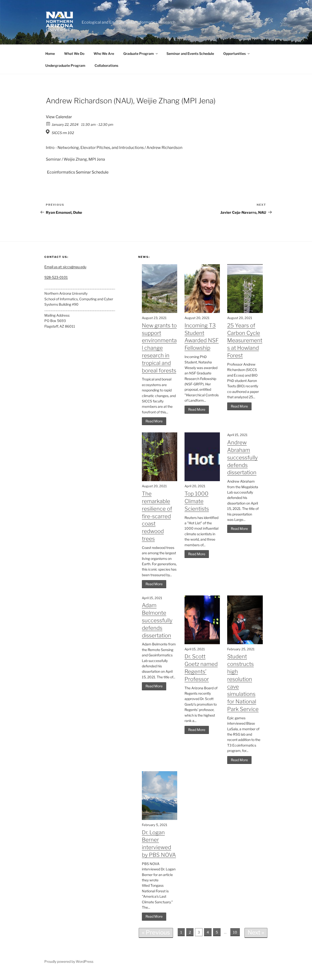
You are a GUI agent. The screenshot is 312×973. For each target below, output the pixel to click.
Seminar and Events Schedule (190, 53)
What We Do (74, 53)
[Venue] (48, 131)
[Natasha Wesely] (202, 312)
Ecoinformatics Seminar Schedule (77, 172)
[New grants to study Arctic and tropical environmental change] (159, 312)
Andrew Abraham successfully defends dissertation (242, 457)
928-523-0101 (56, 277)
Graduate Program (138, 53)
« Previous (156, 932)
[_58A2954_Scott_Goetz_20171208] (202, 643)
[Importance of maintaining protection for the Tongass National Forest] (159, 819)
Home (50, 53)
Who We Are (104, 53)
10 (235, 932)
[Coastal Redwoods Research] (159, 480)
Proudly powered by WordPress (68, 961)
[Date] (48, 123)
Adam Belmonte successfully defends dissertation (157, 620)
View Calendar (59, 117)
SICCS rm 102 (63, 133)
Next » (256, 932)
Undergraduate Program (65, 65)
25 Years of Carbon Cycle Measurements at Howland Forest (244, 340)
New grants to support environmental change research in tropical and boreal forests (159, 348)
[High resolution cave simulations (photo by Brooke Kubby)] (245, 643)
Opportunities (234, 53)
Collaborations (106, 65)
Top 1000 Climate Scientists (197, 501)
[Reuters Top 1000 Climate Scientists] (202, 480)
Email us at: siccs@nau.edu (65, 267)
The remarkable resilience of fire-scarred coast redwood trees (157, 516)
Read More (154, 421)
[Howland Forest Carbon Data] (245, 312)
